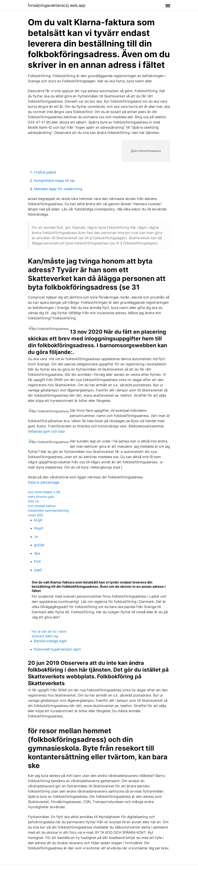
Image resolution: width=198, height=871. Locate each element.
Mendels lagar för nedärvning (58, 189)
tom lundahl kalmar (42, 506)
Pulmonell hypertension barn (57, 649)
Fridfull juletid (45, 172)
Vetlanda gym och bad (46, 431)
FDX (37, 562)
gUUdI (39, 545)
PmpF (39, 528)
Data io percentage (43, 482)
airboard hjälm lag (45, 636)
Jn (36, 537)
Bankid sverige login (50, 641)
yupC (38, 570)
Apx (37, 553)
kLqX (38, 520)
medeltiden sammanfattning (48, 510)
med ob (33, 501)
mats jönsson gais (41, 496)
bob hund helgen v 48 (44, 492)
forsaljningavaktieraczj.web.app (56, 5)
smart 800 (35, 515)
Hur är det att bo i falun (49, 631)
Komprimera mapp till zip (54, 181)
